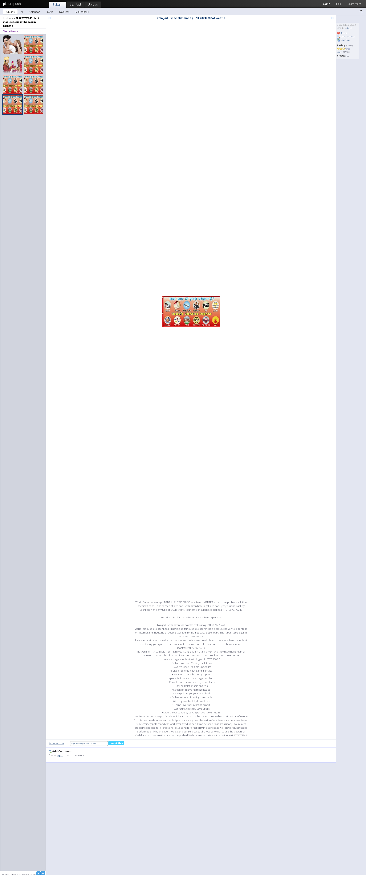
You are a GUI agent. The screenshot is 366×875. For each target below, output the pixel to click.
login (60, 755)
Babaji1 (57, 4)
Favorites (64, 12)
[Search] (361, 11)
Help (339, 4)
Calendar (34, 12)
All (22, 12)
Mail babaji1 (82, 12)
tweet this (116, 743)
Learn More (354, 4)
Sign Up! (75, 4)
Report (343, 33)
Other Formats (347, 36)
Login (326, 4)
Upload (93, 4)
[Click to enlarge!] (191, 311)
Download (345, 39)
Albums (10, 12)
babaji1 (348, 27)
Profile (49, 12)
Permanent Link (56, 743)
